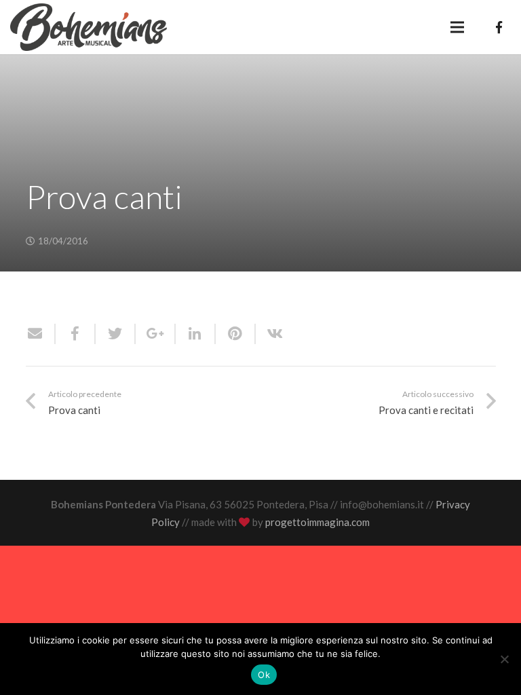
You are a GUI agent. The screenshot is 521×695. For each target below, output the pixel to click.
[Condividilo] (76, 334)
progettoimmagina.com (317, 522)
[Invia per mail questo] (41, 334)
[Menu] (457, 27)
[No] (504, 659)
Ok (264, 674)
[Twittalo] (116, 334)
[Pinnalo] (236, 334)
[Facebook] (498, 27)
